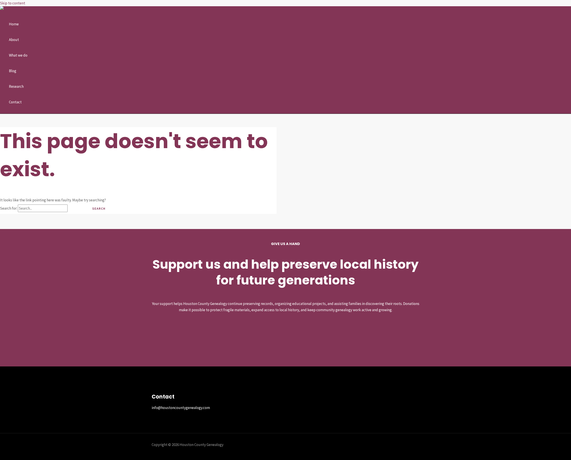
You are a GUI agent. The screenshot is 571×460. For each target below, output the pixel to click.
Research (16, 86)
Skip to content (12, 3)
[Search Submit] (76, 208)
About (14, 39)
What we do (18, 55)
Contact (15, 102)
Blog (12, 70)
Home (14, 24)
